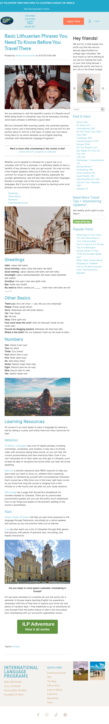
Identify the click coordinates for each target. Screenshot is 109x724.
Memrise (9, 470)
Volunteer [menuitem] (30, 16)
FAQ (49, 677)
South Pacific (85, 176)
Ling (7, 529)
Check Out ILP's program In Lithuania (37, 151)
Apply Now (73, 21)
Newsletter (53, 698)
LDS (81, 157)
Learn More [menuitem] (30, 22)
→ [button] (103, 88)
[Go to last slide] (77, 672)
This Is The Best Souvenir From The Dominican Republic (89, 269)
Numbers (12, 199)
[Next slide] (101, 672)
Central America (87, 141)
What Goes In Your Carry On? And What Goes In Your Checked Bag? (89, 237)
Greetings (13, 193)
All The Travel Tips (89, 131)
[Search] (102, 109)
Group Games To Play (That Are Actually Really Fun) (89, 253)
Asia (82, 134)
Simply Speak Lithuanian (17, 517)
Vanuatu (82, 188)
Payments (52, 693)
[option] (88, 88)
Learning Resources (18, 202)
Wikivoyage (10, 492)
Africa (82, 122)
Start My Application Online (37, 9)
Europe (16, 646)
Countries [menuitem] (30, 19)
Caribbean (84, 138)
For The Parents (87, 147)
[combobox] (87, 109)
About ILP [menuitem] (30, 27)
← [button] (74, 88)
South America (86, 173)
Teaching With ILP (88, 179)
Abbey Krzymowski (25, 55)
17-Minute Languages (16, 445)
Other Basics (14, 196)
